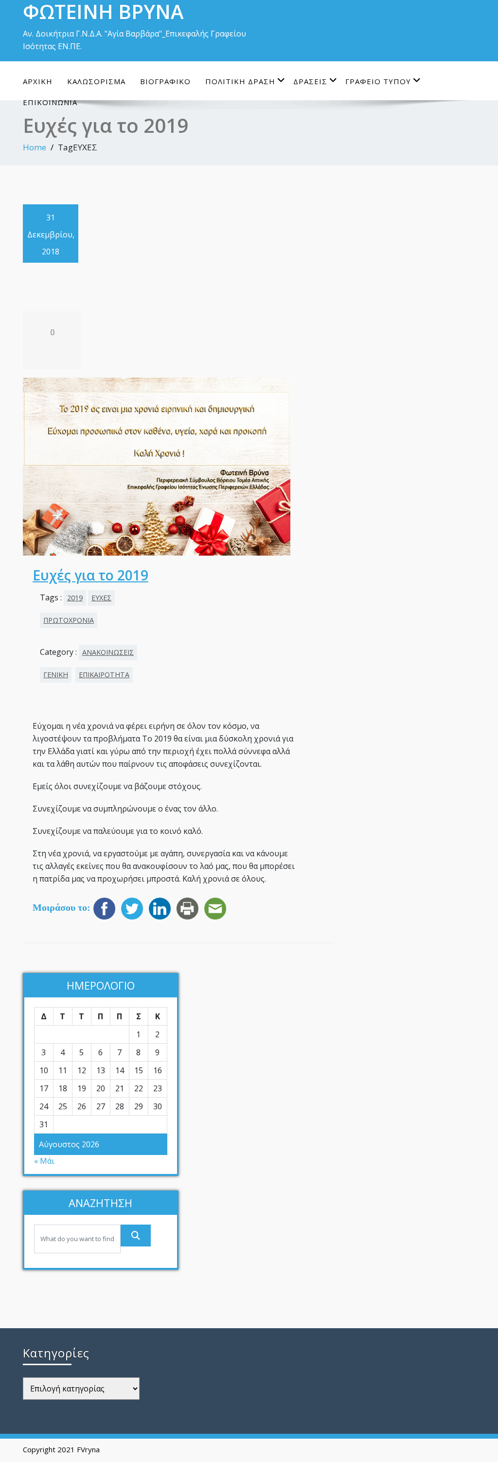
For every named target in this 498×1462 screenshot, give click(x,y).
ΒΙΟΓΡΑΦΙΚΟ (165, 81)
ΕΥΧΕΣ (101, 597)
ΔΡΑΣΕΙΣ (310, 81)
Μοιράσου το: (61, 907)
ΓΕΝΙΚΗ (55, 674)
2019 (75, 597)
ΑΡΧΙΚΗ (38, 81)
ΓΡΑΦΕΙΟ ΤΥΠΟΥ (378, 81)
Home (34, 147)
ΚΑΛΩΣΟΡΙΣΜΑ (96, 81)
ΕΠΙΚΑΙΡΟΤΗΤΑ (104, 674)
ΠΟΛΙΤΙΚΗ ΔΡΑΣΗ (240, 81)
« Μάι (44, 1160)
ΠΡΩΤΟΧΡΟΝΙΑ (68, 620)
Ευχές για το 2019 (90, 575)
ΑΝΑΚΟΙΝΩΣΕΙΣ (108, 652)
